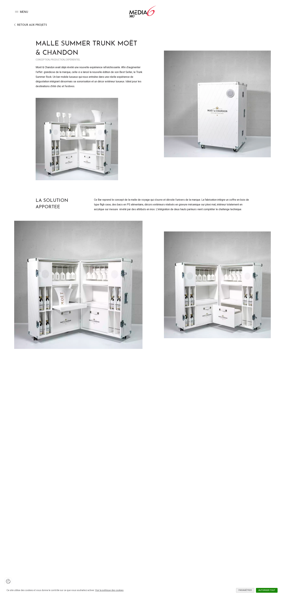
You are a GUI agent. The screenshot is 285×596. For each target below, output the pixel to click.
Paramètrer (245, 590)
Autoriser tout (266, 590)
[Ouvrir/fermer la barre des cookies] (8, 581)
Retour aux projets (31, 25)
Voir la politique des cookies (109, 590)
